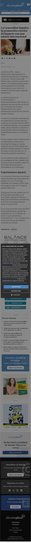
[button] (15, 295)
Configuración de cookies (8, 283)
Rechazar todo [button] (16, 291)
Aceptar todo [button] (16, 286)
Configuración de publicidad (9, 278)
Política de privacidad (21, 283)
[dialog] (15, 271)
